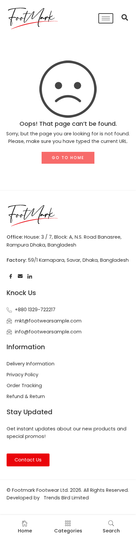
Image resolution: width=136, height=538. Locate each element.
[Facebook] (10, 276)
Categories (68, 530)
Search (111, 530)
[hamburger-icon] (105, 18)
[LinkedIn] (29, 276)
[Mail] (20, 276)
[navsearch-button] (121, 18)
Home (25, 530)
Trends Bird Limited (66, 497)
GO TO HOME (68, 157)
